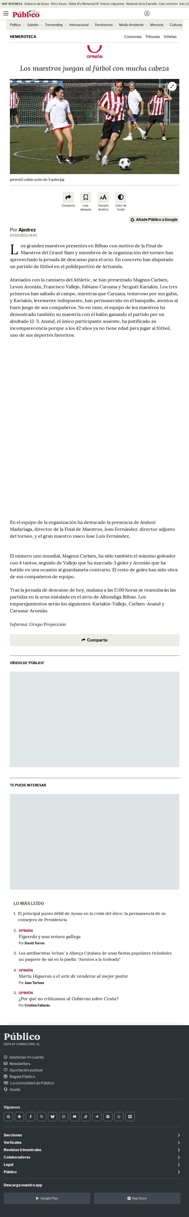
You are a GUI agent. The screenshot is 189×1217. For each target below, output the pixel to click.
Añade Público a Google (156, 219)
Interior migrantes (112, 4)
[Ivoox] (130, 1116)
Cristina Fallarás (37, 1005)
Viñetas (170, 37)
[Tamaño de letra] (103, 197)
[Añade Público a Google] (8, 1116)
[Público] (86, 14)
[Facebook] (30, 1116)
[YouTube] (74, 1116)
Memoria (156, 25)
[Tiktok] (85, 1116)
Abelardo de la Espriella (141, 4)
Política (15, 25)
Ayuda (14, 1089)
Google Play (49, 1198)
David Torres (34, 943)
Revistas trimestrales (22, 1150)
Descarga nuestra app (23, 1185)
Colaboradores (17, 1157)
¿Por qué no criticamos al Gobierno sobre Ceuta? (68, 998)
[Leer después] (85, 197)
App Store (139, 1198)
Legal (8, 1164)
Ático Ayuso (59, 4)
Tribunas (152, 37)
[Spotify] (107, 1116)
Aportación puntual (26, 1070)
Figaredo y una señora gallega (50, 936)
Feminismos (104, 25)
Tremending (54, 25)
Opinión (32, 25)
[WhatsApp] (119, 1116)
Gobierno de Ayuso (36, 4)
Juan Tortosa (34, 983)
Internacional (79, 25)
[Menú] (6, 13)
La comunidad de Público (32, 1083)
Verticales (12, 1142)
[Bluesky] (52, 1116)
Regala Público (22, 1076)
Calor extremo (168, 4)
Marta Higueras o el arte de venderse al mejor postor (73, 976)
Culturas (176, 25)
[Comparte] (68, 197)
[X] (41, 1116)
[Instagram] (63, 1116)
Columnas (133, 37)
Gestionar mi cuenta (26, 1057)
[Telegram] (96, 1116)
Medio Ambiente (131, 25)
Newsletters (19, 1064)
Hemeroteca (23, 37)
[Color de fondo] (120, 197)
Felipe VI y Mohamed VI (84, 4)
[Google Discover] (19, 1116)
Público (22, 1037)
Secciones (13, 1135)
